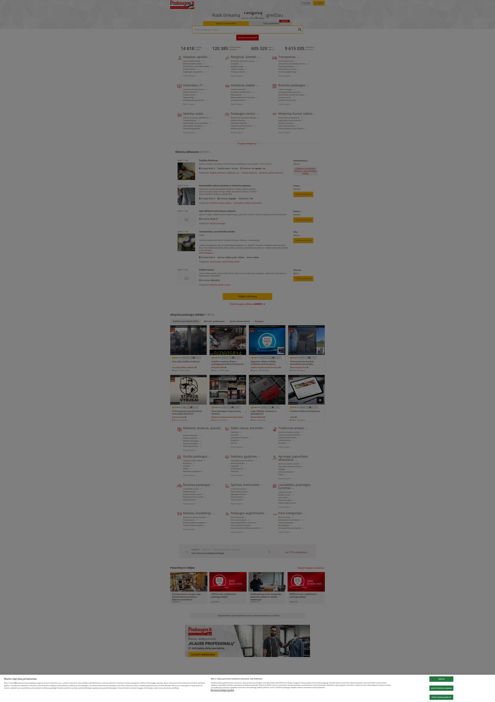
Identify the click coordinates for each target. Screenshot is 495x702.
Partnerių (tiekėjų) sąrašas (222, 690)
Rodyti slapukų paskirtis (441, 697)
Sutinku (441, 679)
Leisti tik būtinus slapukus (441, 688)
